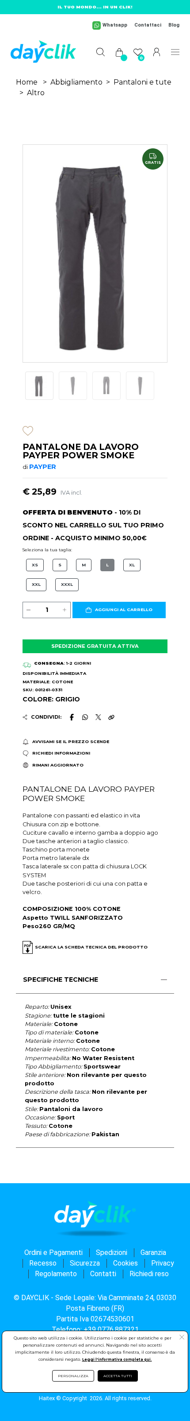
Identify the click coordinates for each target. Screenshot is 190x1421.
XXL (36, 584)
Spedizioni (111, 1252)
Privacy (162, 1263)
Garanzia (153, 1252)
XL (132, 564)
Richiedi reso (149, 1274)
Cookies (125, 1263)
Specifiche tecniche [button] (60, 979)
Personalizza (73, 1376)
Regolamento (56, 1274)
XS (35, 564)
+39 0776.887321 (111, 1329)
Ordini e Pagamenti (53, 1252)
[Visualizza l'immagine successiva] (34, 253)
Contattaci (147, 25)
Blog (173, 25)
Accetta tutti (117, 1376)
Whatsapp (115, 25)
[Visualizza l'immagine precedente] (156, 253)
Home (27, 82)
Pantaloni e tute (142, 82)
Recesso (43, 1263)
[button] (119, 610)
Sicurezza (85, 1263)
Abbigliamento (76, 82)
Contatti (103, 1274)
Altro (36, 93)
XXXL (67, 584)
